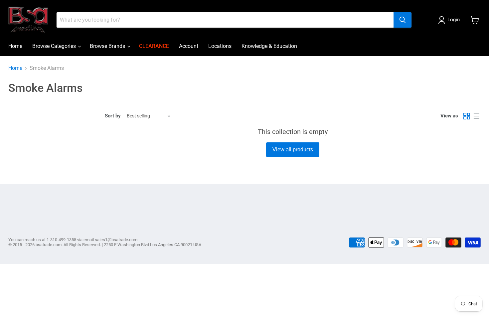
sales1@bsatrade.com (116, 239)
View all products (292, 149)
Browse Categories (54, 46)
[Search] (402, 20)
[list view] (476, 116)
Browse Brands (108, 46)
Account (188, 46)
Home (15, 46)
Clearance (154, 46)
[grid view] (466, 116)
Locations (220, 46)
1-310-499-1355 (61, 239)
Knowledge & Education (269, 46)
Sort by (113, 116)
